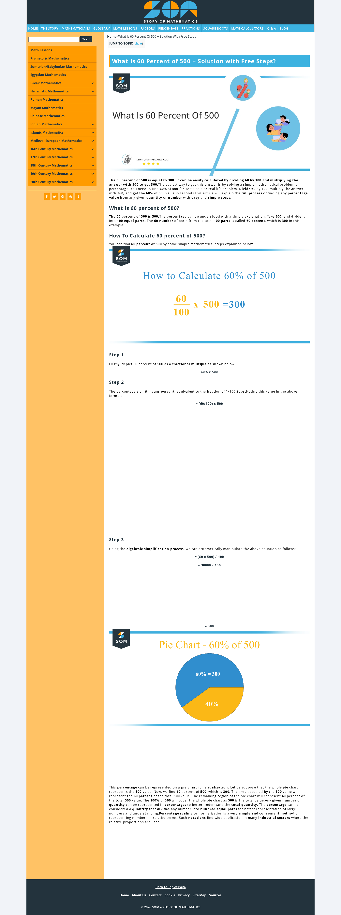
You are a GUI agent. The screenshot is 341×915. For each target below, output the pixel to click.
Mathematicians (76, 28)
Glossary (101, 28)
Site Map (199, 895)
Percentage (168, 28)
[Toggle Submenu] (92, 83)
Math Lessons (125, 28)
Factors (148, 28)
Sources (215, 895)
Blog (283, 28)
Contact (155, 895)
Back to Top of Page (171, 887)
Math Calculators (247, 28)
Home (33, 28)
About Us (139, 895)
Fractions (191, 28)
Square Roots (215, 28)
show (138, 43)
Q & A (271, 28)
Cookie (170, 895)
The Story (49, 28)
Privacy (184, 895)
